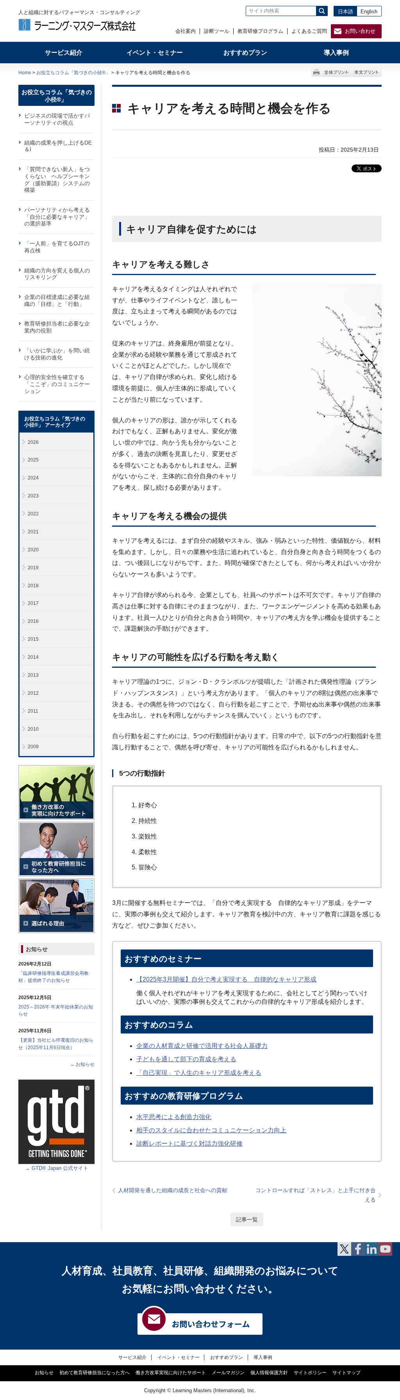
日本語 (345, 11)
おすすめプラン (226, 1357)
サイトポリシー (310, 1372)
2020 (33, 549)
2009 (33, 746)
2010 (33, 729)
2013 (33, 675)
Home (24, 72)
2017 (33, 603)
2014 (33, 657)
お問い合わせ (360, 31)
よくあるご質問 (309, 31)
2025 (33, 460)
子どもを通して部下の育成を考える (186, 1059)
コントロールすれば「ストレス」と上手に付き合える (315, 1195)
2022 (33, 514)
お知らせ (37, 949)
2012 (33, 693)
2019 (33, 567)
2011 (33, 711)
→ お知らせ (82, 1064)
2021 (33, 532)
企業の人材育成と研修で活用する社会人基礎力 (202, 1045)
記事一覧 (247, 1220)
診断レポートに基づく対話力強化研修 (189, 1143)
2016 (33, 621)
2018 (33, 585)
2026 (33, 442)
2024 (33, 478)
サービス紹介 (132, 1357)
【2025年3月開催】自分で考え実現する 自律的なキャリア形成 (226, 979)
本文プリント (367, 72)
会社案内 (185, 31)
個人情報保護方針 (269, 1372)
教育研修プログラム (260, 31)
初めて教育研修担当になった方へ (94, 1372)
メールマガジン (228, 1372)
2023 (33, 496)
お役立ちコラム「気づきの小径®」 (73, 72)
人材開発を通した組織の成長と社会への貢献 (172, 1190)
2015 (33, 639)
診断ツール (216, 31)
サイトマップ (346, 1372)
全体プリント (336, 72)
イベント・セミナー (178, 1357)
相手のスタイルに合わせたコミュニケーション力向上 (211, 1130)
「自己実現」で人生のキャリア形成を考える (198, 1072)
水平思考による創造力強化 (173, 1117)
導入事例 (263, 1357)
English (369, 11)
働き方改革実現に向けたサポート (171, 1372)
